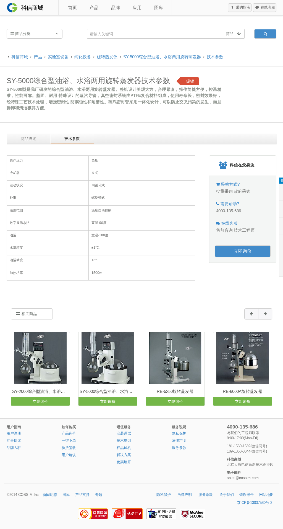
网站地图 (266, 495)
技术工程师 (244, 230)
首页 (72, 7)
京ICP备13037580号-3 (254, 503)
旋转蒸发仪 (107, 56)
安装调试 (124, 433)
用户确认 (69, 455)
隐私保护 (179, 433)
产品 (94, 7)
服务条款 (179, 448)
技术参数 (215, 56)
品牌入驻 (14, 448)
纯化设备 (82, 56)
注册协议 (14, 440)
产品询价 (69, 433)
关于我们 (226, 495)
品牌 (115, 7)
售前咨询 (224, 230)
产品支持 (82, 495)
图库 (158, 7)
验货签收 (69, 448)
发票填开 (124, 462)
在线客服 (267, 7)
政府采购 (242, 191)
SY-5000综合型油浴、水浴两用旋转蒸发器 (162, 56)
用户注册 (14, 433)
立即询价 (242, 251)
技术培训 (124, 440)
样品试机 (124, 448)
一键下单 (69, 440)
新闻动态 (50, 495)
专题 (98, 495)
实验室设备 (58, 56)
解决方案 (124, 455)
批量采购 (224, 191)
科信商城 (19, 56)
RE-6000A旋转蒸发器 (242, 391)
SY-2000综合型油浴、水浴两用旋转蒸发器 (41, 391)
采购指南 (242, 7)
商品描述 (28, 138)
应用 (137, 7)
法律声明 (179, 440)
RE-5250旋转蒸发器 (175, 391)
